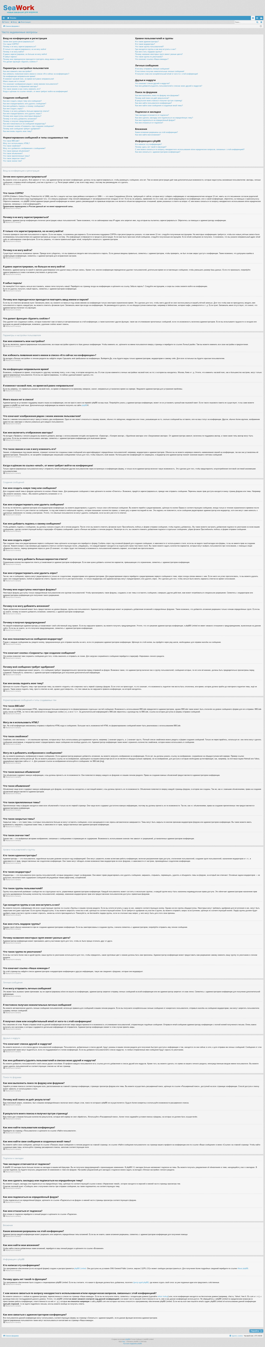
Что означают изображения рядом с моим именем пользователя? (30, 84)
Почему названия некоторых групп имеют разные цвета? (159, 54)
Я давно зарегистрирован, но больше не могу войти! (25, 54)
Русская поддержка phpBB (132, 1343)
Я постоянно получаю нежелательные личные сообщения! (159, 71)
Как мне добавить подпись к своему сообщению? (24, 106)
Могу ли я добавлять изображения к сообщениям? (24, 148)
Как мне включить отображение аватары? (20, 86)
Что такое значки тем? (12, 161)
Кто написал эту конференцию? (148, 144)
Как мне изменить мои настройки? (17, 71)
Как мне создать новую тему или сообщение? (22, 101)
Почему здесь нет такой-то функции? (150, 147)
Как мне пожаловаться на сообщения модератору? (24, 124)
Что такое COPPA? (11, 44)
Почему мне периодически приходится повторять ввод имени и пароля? (33, 59)
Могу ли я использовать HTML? (16, 143)
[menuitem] (253, 18)
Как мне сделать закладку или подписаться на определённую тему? (164, 118)
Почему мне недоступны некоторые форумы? (22, 116)
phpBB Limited (80, 1268)
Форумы (13, 18)
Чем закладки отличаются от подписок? (152, 115)
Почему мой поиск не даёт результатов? (152, 98)
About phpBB (243, 1268)
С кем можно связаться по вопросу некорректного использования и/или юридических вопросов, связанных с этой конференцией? (189, 149)
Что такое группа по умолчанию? (149, 57)
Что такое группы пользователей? (149, 47)
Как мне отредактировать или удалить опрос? (22, 114)
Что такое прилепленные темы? (16, 156)
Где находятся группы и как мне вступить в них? (155, 49)
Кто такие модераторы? (145, 44)
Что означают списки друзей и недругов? (152, 83)
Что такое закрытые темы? (14, 158)
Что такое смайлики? (12, 146)
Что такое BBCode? (11, 141)
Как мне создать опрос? (13, 109)
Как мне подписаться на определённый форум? (155, 120)
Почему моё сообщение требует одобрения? (21, 129)
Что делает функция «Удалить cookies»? (20, 62)
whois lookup (163, 1296)
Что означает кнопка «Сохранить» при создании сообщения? (28, 126)
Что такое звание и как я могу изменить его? (21, 89)
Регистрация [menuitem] (261, 18)
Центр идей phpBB (141, 1282)
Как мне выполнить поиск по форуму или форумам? (157, 95)
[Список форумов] (20, 9)
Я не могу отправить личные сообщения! (152, 69)
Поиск (6, 22)
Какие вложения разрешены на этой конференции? (156, 132)
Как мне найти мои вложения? (147, 135)
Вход (15, 22)
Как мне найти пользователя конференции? (153, 103)
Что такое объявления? (13, 153)
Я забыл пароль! (10, 57)
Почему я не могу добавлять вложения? (20, 119)
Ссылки (4, 18)
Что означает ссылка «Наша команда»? (151, 59)
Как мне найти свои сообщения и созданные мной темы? (159, 105)
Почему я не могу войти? (13, 52)
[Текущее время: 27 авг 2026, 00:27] (261, 26)
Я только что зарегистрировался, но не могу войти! (24, 49)
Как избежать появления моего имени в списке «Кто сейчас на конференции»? (36, 74)
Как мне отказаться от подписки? (149, 123)
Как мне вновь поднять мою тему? (17, 131)
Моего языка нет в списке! (14, 81)
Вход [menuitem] (257, 18)
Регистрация (26, 22)
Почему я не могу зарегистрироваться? (19, 47)
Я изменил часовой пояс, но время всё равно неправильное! (28, 79)
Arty (123, 1341)
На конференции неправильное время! (19, 76)
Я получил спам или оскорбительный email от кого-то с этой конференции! (166, 74)
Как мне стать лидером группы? (148, 52)
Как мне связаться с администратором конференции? (157, 152)
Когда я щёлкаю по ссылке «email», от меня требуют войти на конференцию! (35, 91)
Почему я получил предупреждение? (18, 121)
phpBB (84, 405)
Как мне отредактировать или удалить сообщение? (24, 104)
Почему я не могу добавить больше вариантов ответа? (26, 111)
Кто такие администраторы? (147, 42)
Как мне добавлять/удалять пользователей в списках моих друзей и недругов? (168, 86)
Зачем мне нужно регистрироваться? (18, 42)
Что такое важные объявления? (16, 151)
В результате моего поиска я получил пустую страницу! (158, 101)
